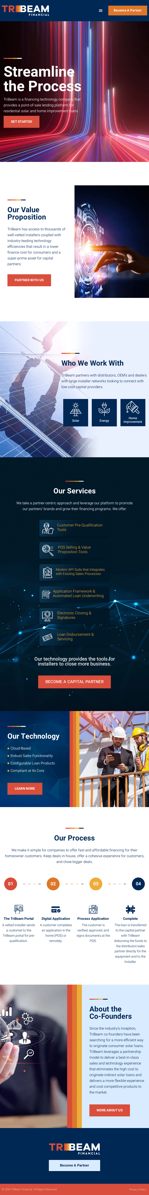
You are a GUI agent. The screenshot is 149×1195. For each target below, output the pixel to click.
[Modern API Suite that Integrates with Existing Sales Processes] (47, 572)
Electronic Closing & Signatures (74, 615)
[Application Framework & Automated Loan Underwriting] (46, 594)
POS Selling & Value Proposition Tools (74, 550)
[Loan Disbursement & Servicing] (47, 637)
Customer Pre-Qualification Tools (80, 527)
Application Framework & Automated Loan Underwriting (78, 594)
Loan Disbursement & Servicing (75, 637)
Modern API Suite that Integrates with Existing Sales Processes (80, 571)
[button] (101, 10)
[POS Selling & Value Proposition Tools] (47, 550)
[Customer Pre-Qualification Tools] (47, 528)
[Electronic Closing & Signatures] (47, 616)
